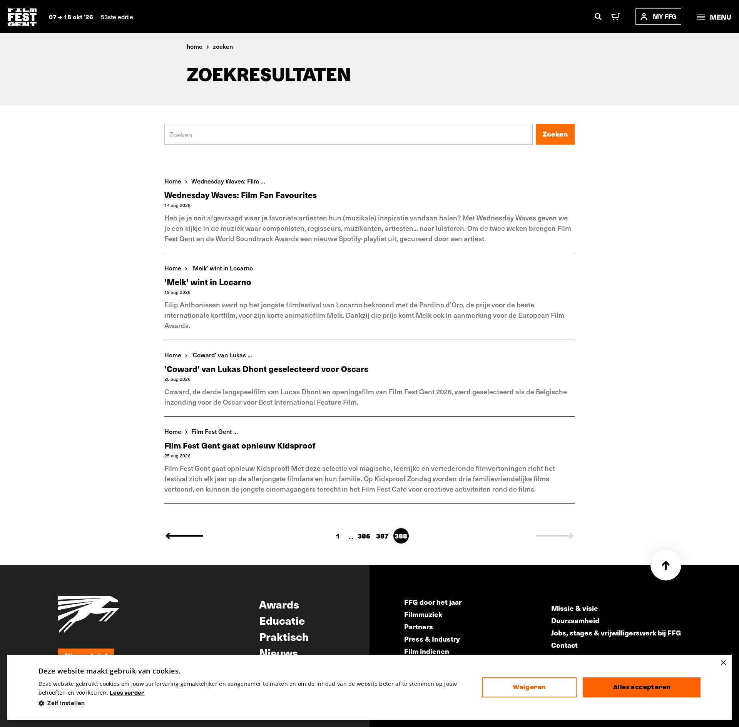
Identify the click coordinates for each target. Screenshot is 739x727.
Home (172, 181)
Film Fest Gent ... (214, 431)
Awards (279, 604)
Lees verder (127, 693)
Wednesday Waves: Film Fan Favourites (240, 195)
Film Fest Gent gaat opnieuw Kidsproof (240, 445)
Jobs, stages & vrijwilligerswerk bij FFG (616, 632)
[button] (254, 703)
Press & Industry (432, 639)
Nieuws (278, 652)
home (194, 46)
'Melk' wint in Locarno (222, 267)
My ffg (664, 16)
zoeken (223, 46)
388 (401, 536)
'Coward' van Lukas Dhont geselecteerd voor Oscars (266, 369)
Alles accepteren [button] (641, 687)
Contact (564, 645)
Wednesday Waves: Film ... (228, 181)
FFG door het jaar (432, 602)
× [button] (723, 663)
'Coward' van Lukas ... (221, 354)
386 (364, 536)
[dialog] (369, 687)
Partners (418, 626)
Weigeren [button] (529, 687)
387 (382, 536)
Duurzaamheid (575, 620)
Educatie (282, 620)
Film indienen (426, 651)
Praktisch (284, 636)
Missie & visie (574, 608)
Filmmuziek (423, 614)
